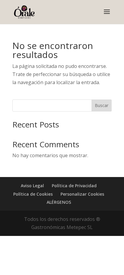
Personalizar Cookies (82, 194)
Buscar (101, 105)
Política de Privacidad (74, 185)
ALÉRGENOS (59, 202)
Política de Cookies (33, 194)
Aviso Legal (32, 185)
